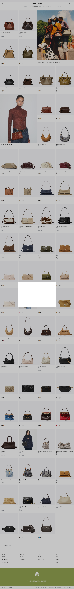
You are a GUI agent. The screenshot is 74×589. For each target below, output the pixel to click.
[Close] (55, 283)
